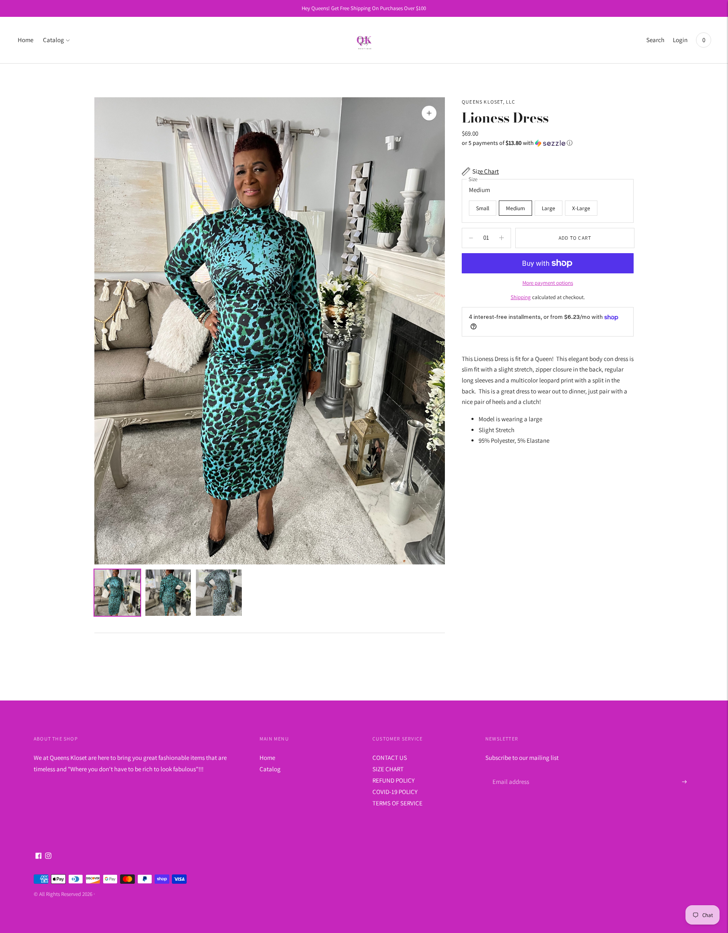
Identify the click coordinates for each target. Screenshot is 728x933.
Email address (509, 771)
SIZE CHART (388, 769)
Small (482, 208)
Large (548, 208)
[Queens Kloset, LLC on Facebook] (38, 857)
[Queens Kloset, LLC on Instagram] (48, 857)
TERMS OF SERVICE (397, 803)
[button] (548, 143)
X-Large (581, 208)
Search (655, 40)
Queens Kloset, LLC (489, 102)
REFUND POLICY (393, 780)
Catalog (53, 40)
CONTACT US (389, 758)
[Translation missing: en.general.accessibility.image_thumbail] (117, 592)
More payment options (547, 282)
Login (680, 40)
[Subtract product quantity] (501, 238)
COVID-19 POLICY (395, 792)
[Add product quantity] (471, 238)
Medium (515, 208)
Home (25, 40)
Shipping (521, 297)
